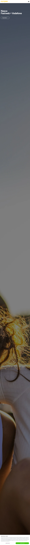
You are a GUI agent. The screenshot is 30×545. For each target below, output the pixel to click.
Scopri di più (4, 17)
